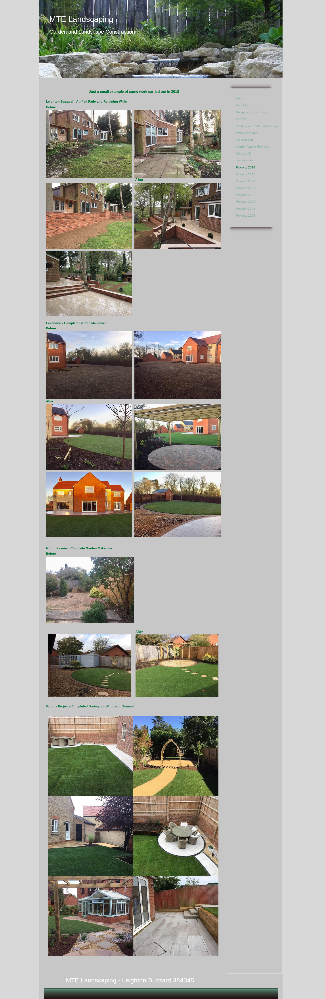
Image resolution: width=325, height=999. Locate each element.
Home (240, 98)
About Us (242, 105)
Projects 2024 (245, 208)
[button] (89, 144)
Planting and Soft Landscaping (257, 126)
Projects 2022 (245, 195)
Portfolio (241, 119)
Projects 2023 (245, 201)
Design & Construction (251, 112)
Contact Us (243, 153)
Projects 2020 (245, 181)
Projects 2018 (245, 167)
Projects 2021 (245, 188)
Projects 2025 (245, 215)
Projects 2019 (245, 174)
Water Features (247, 133)
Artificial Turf (244, 139)
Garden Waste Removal (252, 146)
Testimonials (244, 160)
